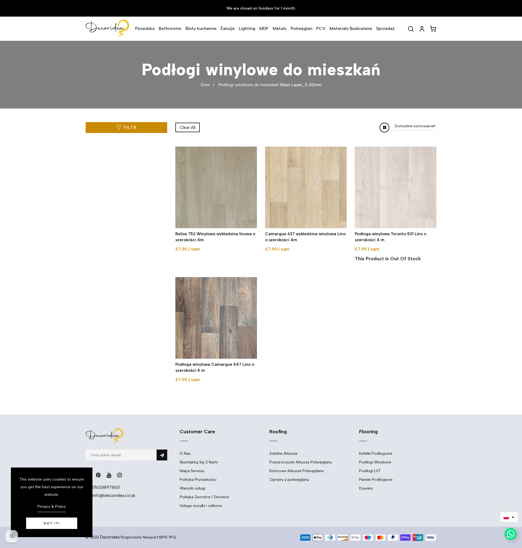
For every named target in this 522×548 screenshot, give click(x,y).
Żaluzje (227, 28)
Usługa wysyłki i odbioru (201, 505)
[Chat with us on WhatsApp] (511, 534)
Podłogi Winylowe (375, 462)
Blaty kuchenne (200, 28)
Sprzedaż (385, 28)
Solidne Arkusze (283, 453)
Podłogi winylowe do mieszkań (248, 84)
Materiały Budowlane (351, 28)
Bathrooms (170, 28)
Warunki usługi (192, 488)
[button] (509, 517)
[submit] (162, 455)
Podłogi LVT (370, 471)
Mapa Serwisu (192, 471)
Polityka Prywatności (198, 479)
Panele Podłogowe (376, 479)
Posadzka (145, 28)
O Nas (185, 453)
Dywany (366, 488)
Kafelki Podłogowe (375, 453)
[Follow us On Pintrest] (98, 475)
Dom (205, 84)
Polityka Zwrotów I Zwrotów (204, 497)
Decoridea (110, 537)
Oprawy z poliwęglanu (289, 479)
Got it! (52, 523)
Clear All (187, 127)
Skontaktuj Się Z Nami (199, 462)
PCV (320, 28)
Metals (280, 28)
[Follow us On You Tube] (109, 475)
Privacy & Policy (52, 506)
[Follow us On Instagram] (119, 475)
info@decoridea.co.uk (113, 495)
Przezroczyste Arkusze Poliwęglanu (300, 462)
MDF (264, 28)
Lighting (247, 28)
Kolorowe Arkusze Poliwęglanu (296, 471)
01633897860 (106, 487)
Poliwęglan (301, 28)
